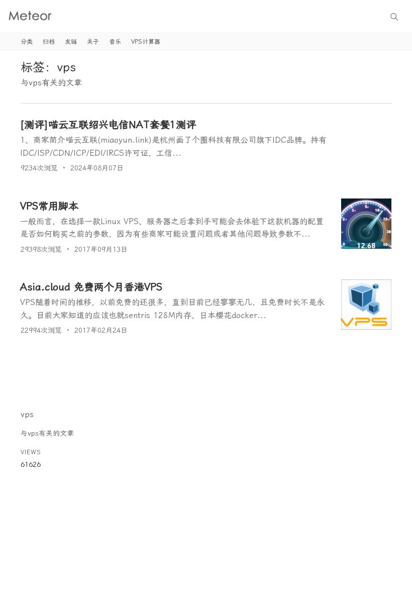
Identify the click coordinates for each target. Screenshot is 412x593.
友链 (71, 41)
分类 (27, 41)
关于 (93, 41)
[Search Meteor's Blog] (397, 16)
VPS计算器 (145, 41)
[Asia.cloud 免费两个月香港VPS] (366, 304)
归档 (49, 41)
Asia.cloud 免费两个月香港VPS (91, 287)
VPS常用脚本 (49, 206)
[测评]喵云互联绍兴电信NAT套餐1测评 (108, 125)
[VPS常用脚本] (366, 224)
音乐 (115, 41)
